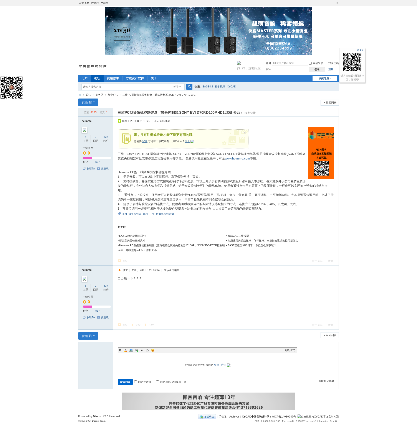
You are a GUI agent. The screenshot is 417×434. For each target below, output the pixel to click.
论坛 (97, 78)
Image (131, 350)
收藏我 (95, 3)
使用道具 (317, 261)
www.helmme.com (237, 158)
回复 (125, 261)
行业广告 (113, 94)
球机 (145, 213)
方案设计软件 (135, 78)
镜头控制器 (135, 213)
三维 (152, 213)
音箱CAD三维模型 (238, 235)
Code (147, 350)
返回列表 (331, 102)
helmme (87, 121)
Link (136, 350)
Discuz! (97, 416)
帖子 (176, 86)
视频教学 (113, 78)
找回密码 (333, 63)
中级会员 (88, 148)
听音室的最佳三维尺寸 (132, 240)
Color (125, 350)
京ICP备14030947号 (284, 416)
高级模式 (290, 350)
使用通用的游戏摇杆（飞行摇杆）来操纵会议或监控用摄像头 (263, 240)
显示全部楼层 (162, 121)
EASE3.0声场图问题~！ (133, 235)
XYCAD (231, 86)
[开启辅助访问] (333, 3)
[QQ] (207, 416)
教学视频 (220, 86)
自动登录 (318, 63)
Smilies (153, 350)
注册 (331, 69)
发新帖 (87, 102)
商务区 (99, 94)
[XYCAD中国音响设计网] (92, 64)
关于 (154, 78)
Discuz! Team (98, 421)
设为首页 (84, 3)
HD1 (124, 213)
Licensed (114, 416)
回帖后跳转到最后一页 (173, 381)
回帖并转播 (144, 381)
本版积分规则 (326, 381)
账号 (268, 63)
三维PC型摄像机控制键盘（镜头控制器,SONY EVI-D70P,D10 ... (159, 94)
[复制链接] (250, 112)
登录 (144, 141)
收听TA (91, 168)
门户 (84, 78)
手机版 (105, 3)
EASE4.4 (207, 86)
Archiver (234, 416)
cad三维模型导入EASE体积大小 (138, 250)
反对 (151, 325)
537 (106, 136)
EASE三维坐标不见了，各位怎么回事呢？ (252, 245)
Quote (142, 350)
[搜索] (189, 87)
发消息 (105, 168)
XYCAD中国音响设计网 (80, 95)
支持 (138, 325)
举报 (330, 261)
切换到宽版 (337, 3)
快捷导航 (324, 78)
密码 (268, 69)
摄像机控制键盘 (165, 213)
